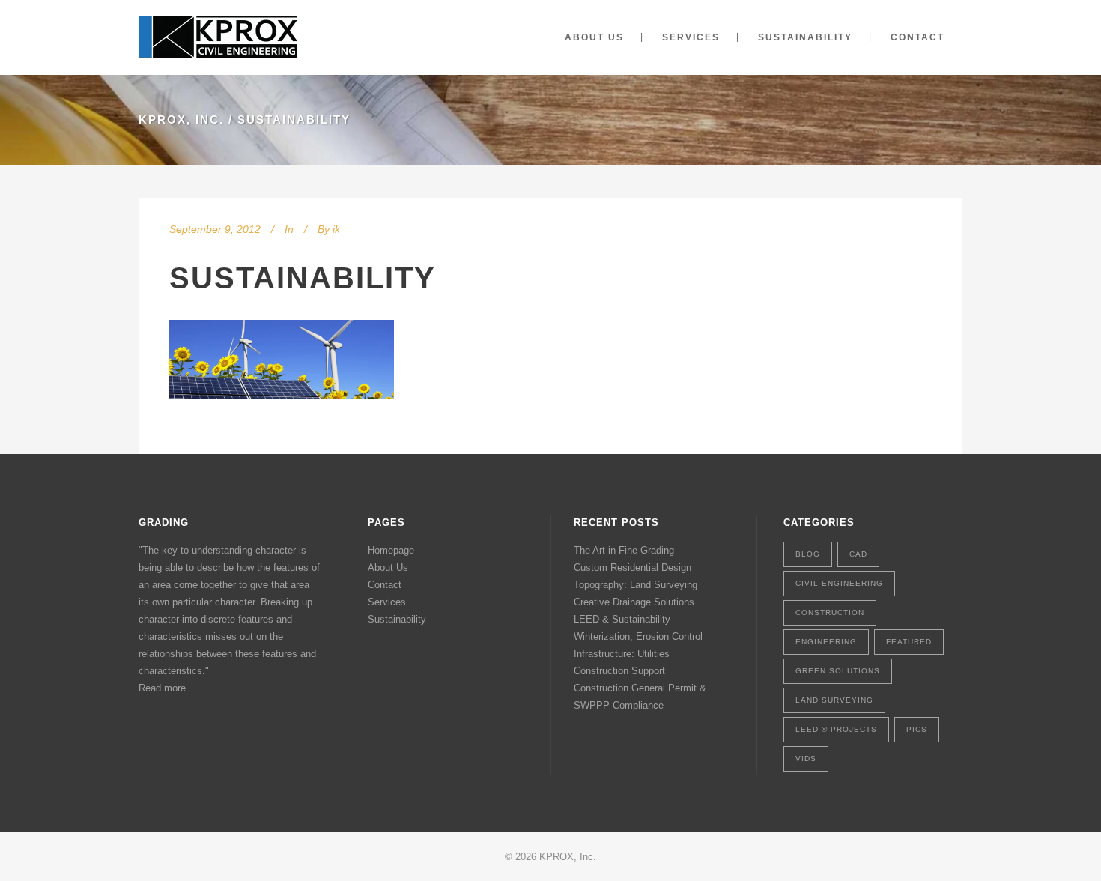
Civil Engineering (839, 583)
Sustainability (302, 277)
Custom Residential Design (632, 567)
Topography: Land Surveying (635, 584)
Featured (909, 642)
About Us (388, 567)
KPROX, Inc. (181, 119)
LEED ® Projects (836, 729)
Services (387, 602)
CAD (858, 554)
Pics (916, 729)
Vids (805, 758)
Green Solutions (837, 671)
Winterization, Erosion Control (638, 636)
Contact (384, 584)
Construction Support (619, 670)
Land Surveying (834, 700)
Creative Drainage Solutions (634, 602)
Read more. (164, 688)
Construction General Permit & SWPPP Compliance (640, 696)
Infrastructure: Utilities (622, 653)
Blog (807, 554)
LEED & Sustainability (622, 619)
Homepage (391, 550)
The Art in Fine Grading (624, 550)
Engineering (826, 642)
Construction (829, 612)
